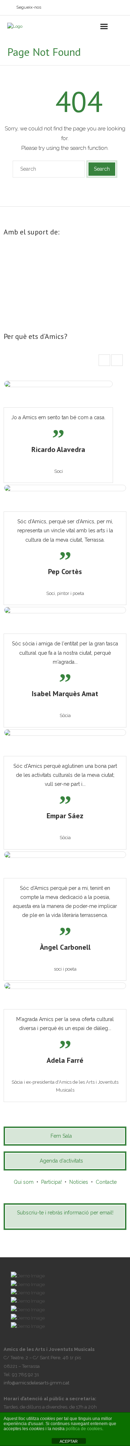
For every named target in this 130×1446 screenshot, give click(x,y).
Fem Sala (61, 1136)
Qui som (24, 1182)
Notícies (78, 1182)
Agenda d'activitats (61, 1161)
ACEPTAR (69, 1441)
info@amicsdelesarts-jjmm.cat (36, 1382)
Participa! (51, 1182)
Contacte (106, 1182)
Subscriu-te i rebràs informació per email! (65, 1213)
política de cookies (84, 1428)
